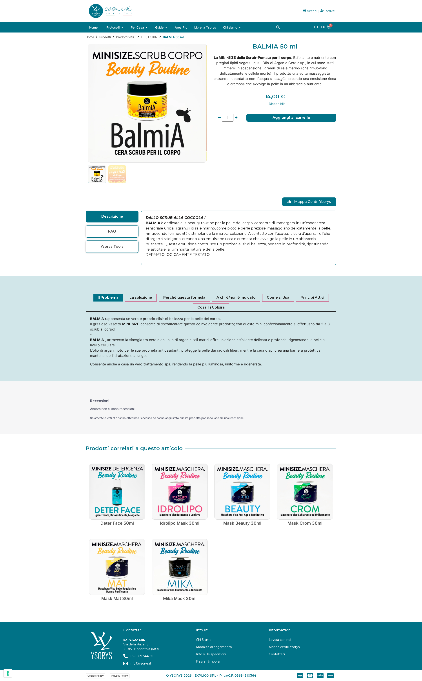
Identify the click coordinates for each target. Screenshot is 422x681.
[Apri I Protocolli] (122, 27)
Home (90, 37)
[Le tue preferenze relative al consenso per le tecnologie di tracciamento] (8, 673)
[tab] (112, 216)
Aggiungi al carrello (291, 118)
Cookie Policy (95, 675)
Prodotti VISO (126, 37)
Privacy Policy (119, 675)
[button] (278, 27)
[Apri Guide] (166, 27)
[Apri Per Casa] (146, 27)
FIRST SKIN (149, 37)
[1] (147, 103)
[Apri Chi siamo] (239, 27)
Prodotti (105, 37)
